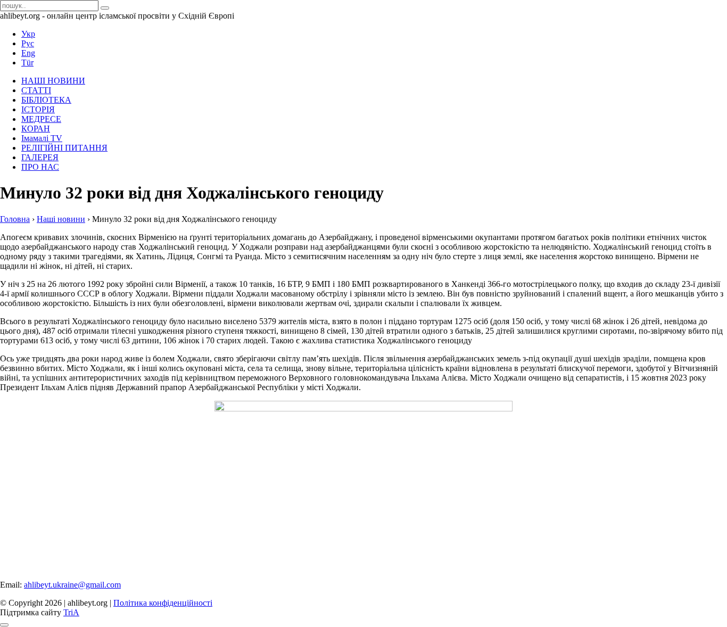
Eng (28, 52)
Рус (27, 43)
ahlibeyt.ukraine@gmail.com (72, 584)
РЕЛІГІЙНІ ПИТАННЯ (64, 147)
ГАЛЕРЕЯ (40, 157)
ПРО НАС (40, 166)
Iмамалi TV (41, 138)
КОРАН (35, 128)
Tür (27, 62)
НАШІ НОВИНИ (53, 80)
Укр (28, 33)
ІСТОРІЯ (38, 109)
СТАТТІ (36, 90)
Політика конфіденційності (162, 602)
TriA (71, 612)
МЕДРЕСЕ (41, 118)
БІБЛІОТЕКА (46, 99)
